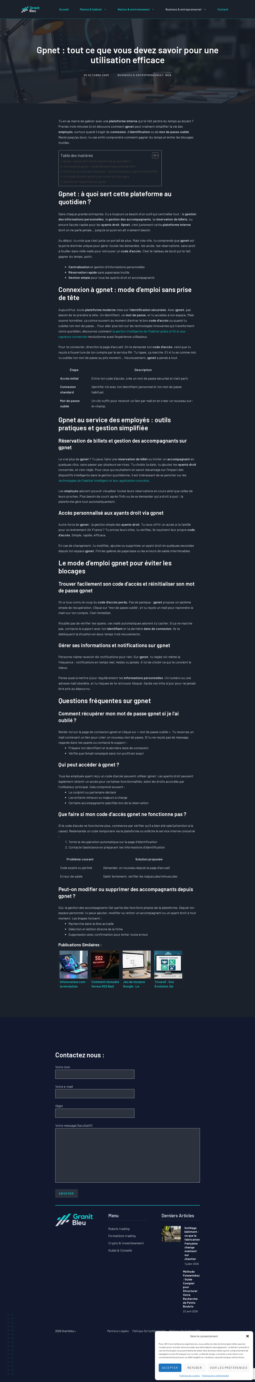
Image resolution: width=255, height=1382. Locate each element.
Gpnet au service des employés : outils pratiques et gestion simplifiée (110, 171)
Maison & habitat (91, 9)
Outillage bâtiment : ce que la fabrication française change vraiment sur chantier (192, 1243)
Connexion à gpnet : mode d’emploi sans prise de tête (99, 166)
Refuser (194, 1367)
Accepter (170, 1367)
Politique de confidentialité (215, 1375)
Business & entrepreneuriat (184, 9)
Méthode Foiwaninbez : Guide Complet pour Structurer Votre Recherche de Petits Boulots (191, 1289)
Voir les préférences (228, 1367)
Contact (222, 9)
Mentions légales (118, 1331)
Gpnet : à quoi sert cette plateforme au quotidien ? (97, 161)
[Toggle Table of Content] (153, 155)
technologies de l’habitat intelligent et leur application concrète (103, 480)
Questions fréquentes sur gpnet (84, 181)
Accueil (64, 9)
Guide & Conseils (120, 1250)
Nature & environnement (134, 9)
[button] (247, 1336)
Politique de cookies (189, 1375)
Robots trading (119, 1229)
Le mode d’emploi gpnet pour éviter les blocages (96, 176)
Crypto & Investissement (126, 1243)
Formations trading (122, 1236)
